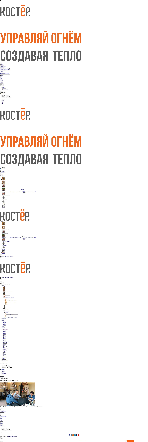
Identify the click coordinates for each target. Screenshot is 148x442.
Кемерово (4, 337)
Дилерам (1, 422)
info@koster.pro (3, 369)
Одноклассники (4, 373)
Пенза (4, 345)
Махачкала (4, 339)
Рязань (4, 347)
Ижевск (4, 335)
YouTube (3, 372)
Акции (1, 418)
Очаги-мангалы (2, 412)
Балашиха (4, 331)
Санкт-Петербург (5, 348)
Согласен (2, 441)
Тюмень (4, 352)
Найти (1, 438)
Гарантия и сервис (2, 415)
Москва (4, 340)
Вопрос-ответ (2, 417)
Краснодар (4, 338)
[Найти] (1, 63)
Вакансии (1, 423)
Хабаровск (4, 354)
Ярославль (4, 355)
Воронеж (4, 334)
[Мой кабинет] (0, 255)
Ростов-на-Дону (5, 346)
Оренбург (4, 344)
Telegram (3, 100)
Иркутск (4, 336)
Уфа (3, 353)
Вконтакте (3, 99)
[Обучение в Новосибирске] (17, 405)
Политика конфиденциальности (12, 436)
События (1, 421)
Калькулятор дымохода (3, 416)
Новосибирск (5, 343)
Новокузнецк (5, 342)
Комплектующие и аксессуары (9, 298)
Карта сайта (1, 424)
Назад (5, 286)
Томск (4, 351)
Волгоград (4, 333)
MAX (2, 370)
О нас (1, 420)
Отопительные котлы (3, 411)
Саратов (4, 349)
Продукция (1, 408)
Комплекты (6, 312)
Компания (4, 322)
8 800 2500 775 (2, 425)
